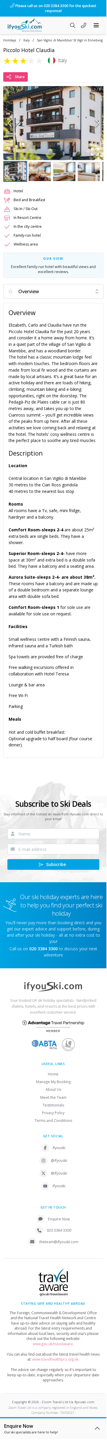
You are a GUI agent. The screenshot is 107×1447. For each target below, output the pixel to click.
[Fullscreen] (95, 152)
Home (53, 1074)
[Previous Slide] (9, 123)
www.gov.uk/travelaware (53, 1343)
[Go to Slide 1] (15, 171)
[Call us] (83, 26)
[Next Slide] (97, 123)
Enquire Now (59, 1219)
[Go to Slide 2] (40, 171)
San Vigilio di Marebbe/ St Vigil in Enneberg (70, 40)
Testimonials (53, 1105)
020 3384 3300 (59, 1230)
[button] (53, 123)
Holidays (9, 40)
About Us (53, 1089)
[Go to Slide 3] (64, 171)
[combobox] (53, 291)
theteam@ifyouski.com (58, 1241)
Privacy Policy (53, 1112)
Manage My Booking (53, 1081)
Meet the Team (53, 1097)
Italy (26, 40)
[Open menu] (96, 25)
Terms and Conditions (53, 1120)
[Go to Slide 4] (89, 171)
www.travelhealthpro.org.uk (55, 1359)
